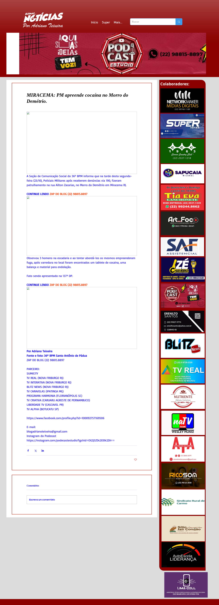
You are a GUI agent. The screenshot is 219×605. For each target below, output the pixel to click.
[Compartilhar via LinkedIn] (42, 450)
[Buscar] (178, 21)
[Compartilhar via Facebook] (28, 450)
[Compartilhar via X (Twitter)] (35, 450)
